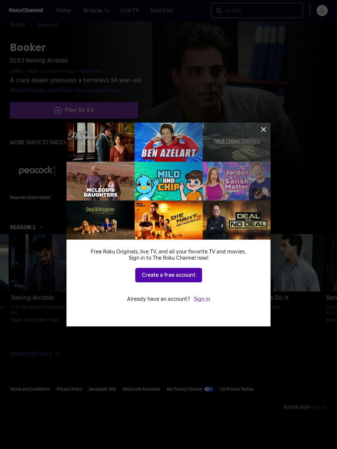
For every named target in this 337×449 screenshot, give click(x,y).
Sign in (202, 299)
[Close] (263, 129)
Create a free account (168, 275)
